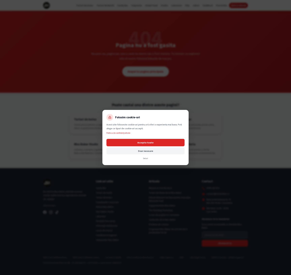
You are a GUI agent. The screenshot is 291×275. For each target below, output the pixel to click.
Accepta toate (145, 142)
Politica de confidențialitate (118, 133)
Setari (145, 158)
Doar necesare (145, 150)
